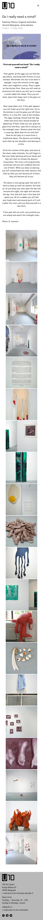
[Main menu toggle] (38, 5)
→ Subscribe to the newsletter (15, 910)
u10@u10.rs (7, 907)
